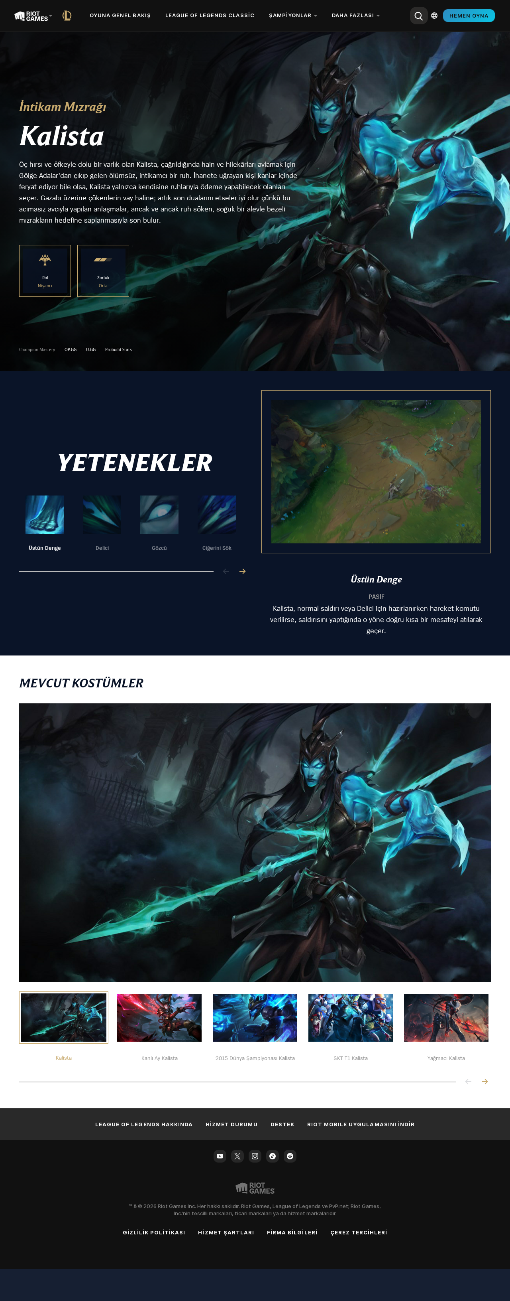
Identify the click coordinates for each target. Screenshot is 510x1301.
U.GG (91, 349)
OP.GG (70, 349)
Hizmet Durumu (232, 1124)
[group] (130, 523)
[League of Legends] (68, 16)
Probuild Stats (118, 349)
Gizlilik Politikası (154, 1232)
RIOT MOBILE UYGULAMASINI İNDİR (361, 1124)
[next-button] (242, 572)
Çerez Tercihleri (359, 1232)
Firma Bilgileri (292, 1232)
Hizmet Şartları (226, 1232)
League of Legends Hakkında (144, 1124)
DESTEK (282, 1124)
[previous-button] (226, 572)
